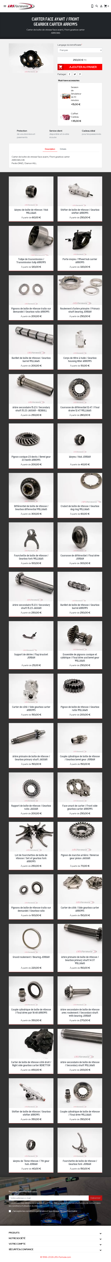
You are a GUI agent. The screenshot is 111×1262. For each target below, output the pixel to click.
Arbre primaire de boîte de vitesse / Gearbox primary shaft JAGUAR (31, 758)
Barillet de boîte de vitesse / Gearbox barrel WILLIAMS (31, 359)
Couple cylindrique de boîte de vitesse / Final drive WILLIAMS (80, 1113)
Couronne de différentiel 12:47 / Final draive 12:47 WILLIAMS (79, 409)
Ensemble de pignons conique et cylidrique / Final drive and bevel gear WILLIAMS (80, 657)
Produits (14, 1232)
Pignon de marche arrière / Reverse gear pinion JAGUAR (80, 857)
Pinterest (80, 74)
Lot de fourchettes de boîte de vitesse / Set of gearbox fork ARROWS (31, 858)
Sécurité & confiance (21, 1249)
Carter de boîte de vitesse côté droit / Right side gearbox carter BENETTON (31, 1064)
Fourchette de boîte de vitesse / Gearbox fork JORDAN (80, 1162)
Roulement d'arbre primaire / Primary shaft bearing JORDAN (80, 310)
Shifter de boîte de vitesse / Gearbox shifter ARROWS (80, 211)
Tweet (75, 74)
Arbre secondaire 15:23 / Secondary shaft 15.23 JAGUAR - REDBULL (31, 409)
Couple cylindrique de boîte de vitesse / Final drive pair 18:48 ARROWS (31, 1011)
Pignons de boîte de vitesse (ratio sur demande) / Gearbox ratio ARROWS (31, 310)
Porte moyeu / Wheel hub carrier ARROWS (80, 261)
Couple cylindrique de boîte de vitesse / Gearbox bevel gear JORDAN (80, 758)
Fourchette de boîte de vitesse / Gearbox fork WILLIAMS (31, 557)
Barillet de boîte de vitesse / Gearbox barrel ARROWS (79, 606)
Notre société (17, 1238)
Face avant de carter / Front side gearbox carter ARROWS (79, 807)
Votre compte (17, 1243)
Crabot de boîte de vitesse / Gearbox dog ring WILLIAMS (80, 508)
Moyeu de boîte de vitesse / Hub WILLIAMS (31, 211)
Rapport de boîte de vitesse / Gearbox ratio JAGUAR (31, 807)
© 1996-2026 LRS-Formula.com (55, 1257)
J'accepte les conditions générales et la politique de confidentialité (44, 1211)
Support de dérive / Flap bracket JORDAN (31, 656)
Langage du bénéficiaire (70, 44)
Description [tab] (50, 149)
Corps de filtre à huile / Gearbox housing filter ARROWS (80, 359)
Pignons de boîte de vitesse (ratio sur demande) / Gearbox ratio (31, 909)
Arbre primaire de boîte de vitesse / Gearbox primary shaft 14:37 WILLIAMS (80, 960)
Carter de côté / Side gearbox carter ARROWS (31, 708)
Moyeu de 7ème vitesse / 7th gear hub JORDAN (31, 1162)
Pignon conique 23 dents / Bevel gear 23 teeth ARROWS (31, 458)
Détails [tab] (63, 149)
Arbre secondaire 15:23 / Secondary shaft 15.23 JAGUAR (31, 606)
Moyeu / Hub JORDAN (80, 456)
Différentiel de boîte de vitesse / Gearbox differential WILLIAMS (31, 508)
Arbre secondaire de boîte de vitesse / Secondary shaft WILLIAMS (79, 1064)
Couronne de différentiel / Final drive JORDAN (80, 557)
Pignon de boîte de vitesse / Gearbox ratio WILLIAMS (80, 708)
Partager (69, 74)
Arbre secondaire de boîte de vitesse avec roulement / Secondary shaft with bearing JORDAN (79, 1012)
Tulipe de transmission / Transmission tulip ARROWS (31, 261)
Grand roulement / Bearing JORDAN (31, 957)
